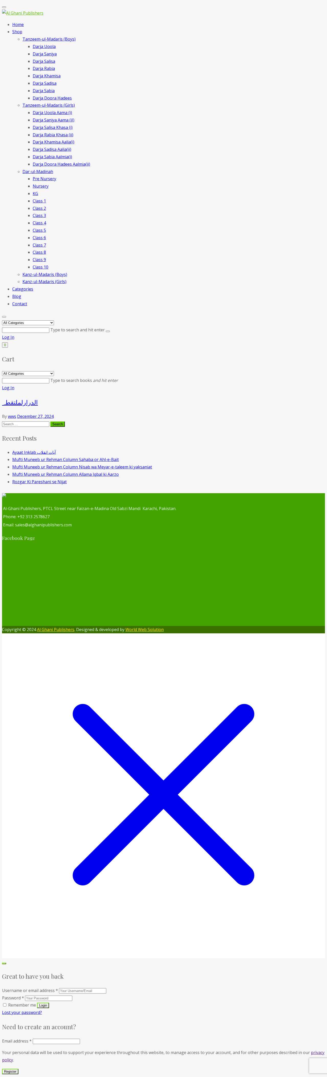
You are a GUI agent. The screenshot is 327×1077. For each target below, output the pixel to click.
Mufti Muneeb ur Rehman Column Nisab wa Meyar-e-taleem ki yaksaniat (82, 467)
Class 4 (39, 223)
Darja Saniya (45, 54)
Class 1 (39, 201)
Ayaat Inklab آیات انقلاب (34, 452)
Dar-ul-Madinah (37, 171)
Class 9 (39, 259)
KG (35, 193)
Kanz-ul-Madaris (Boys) (44, 274)
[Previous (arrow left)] (9, 538)
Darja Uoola (44, 46)
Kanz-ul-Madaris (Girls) (44, 281)
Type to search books (84, 380)
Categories (22, 289)
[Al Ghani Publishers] (22, 13)
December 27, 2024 (35, 416)
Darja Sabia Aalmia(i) (52, 157)
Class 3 (39, 215)
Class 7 (39, 245)
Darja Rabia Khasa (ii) (53, 135)
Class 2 (39, 208)
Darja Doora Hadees (52, 98)
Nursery (41, 186)
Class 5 (39, 230)
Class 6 (39, 237)
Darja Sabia (44, 90)
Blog (16, 296)
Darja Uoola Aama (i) (52, 112)
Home (18, 24)
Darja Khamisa (47, 76)
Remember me (22, 1005)
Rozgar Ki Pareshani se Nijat (39, 482)
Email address (17, 1041)
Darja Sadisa (44, 83)
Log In (8, 337)
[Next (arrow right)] (318, 538)
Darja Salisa (44, 61)
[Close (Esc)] (321, 5)
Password (13, 998)
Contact (19, 304)
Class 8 (39, 252)
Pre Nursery (44, 178)
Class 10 (40, 267)
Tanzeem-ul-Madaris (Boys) (49, 39)
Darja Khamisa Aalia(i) (53, 142)
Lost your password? (22, 1012)
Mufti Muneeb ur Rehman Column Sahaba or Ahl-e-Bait (65, 459)
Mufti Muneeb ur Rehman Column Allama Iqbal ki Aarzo (65, 474)
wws (12, 416)
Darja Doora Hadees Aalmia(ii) (61, 164)
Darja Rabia (44, 68)
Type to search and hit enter (78, 330)
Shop (17, 31)
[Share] (310, 5)
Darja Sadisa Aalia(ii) (52, 149)
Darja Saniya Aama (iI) (53, 120)
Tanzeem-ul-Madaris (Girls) (48, 105)
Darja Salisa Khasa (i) (53, 127)
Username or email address (30, 990)
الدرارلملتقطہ (20, 402)
